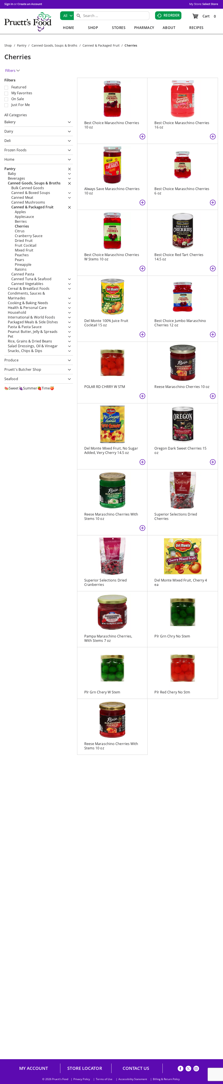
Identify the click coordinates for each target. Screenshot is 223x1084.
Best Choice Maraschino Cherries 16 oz (181, 125)
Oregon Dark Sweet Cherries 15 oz (180, 450)
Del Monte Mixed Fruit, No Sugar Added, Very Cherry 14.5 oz (111, 450)
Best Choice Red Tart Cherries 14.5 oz (178, 256)
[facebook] (180, 1069)
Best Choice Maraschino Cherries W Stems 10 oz (111, 256)
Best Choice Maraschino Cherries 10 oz (111, 125)
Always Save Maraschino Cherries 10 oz (112, 191)
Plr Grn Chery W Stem (102, 692)
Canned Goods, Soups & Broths (55, 45)
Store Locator (84, 1068)
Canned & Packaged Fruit (101, 45)
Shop (8, 45)
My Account (33, 1068)
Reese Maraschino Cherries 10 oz (181, 386)
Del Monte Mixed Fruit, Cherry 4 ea (180, 582)
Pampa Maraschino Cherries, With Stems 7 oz (108, 638)
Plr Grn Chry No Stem (172, 636)
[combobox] (67, 15)
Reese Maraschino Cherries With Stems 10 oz (111, 516)
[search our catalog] (78, 15)
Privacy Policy (81, 1079)
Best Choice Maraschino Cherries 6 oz (181, 191)
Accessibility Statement (132, 1079)
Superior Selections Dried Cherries (175, 516)
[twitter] (188, 1069)
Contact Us (136, 1068)
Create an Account (29, 4)
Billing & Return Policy (166, 1079)
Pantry (22, 45)
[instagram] (196, 1069)
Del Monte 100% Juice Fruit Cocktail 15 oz (106, 322)
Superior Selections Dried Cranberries (105, 582)
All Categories (15, 115)
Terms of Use (104, 1079)
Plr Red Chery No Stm (172, 692)
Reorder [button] (172, 15)
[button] (68, 122)
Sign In (8, 4)
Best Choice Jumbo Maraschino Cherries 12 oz (180, 322)
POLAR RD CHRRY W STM (104, 386)
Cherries (131, 45)
